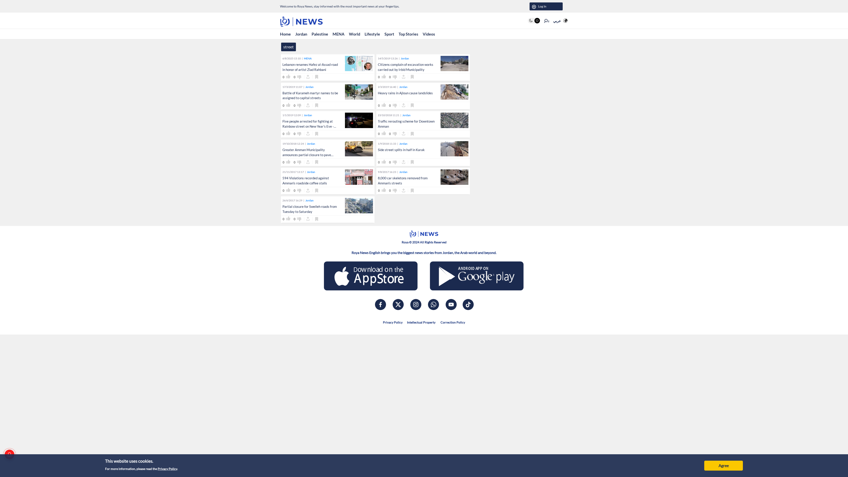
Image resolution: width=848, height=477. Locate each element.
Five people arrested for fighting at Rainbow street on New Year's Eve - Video (308, 126)
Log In (542, 6)
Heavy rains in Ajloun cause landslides (405, 93)
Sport (389, 34)
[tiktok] (468, 304)
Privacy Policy (167, 469)
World (354, 34)
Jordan (301, 34)
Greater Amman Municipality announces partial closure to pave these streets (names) (306, 155)
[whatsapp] (433, 304)
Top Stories (408, 34)
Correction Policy (452, 322)
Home (285, 34)
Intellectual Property (421, 322)
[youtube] (451, 304)
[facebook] (380, 304)
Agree (724, 465)
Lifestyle (372, 34)
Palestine (320, 34)
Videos (429, 34)
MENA (338, 34)
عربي (557, 21)
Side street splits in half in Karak (401, 150)
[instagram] (415, 304)
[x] (398, 304)
